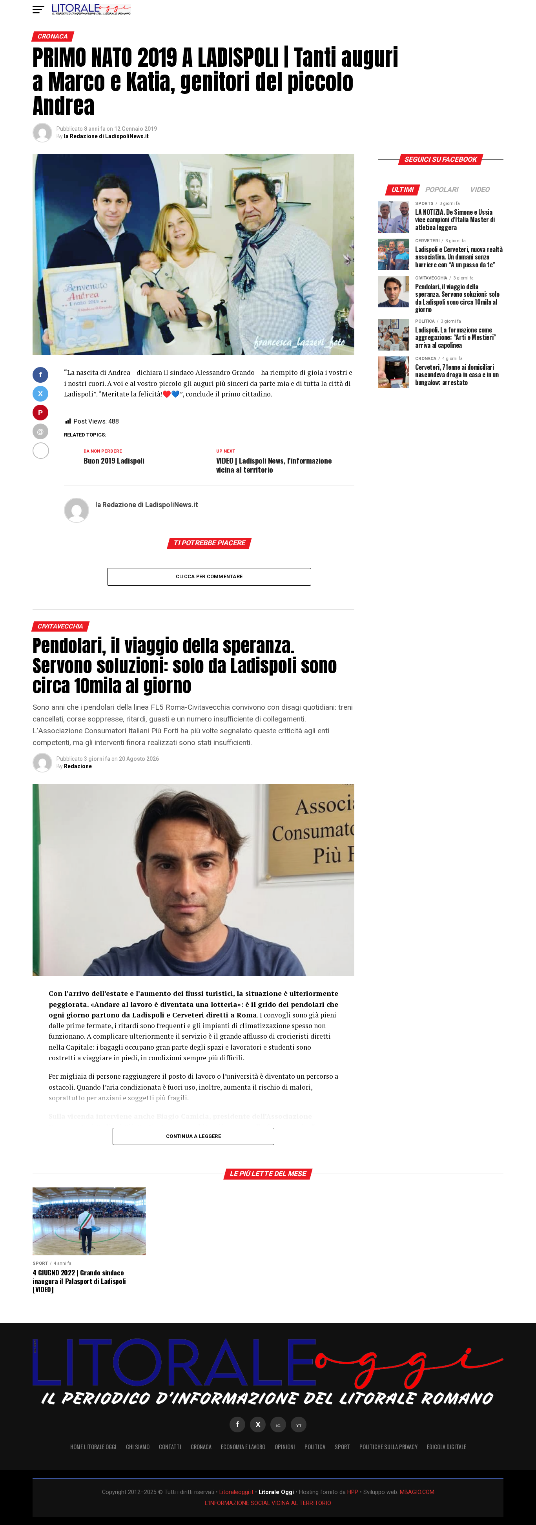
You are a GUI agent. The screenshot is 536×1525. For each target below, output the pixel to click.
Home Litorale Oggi (93, 1447)
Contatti (170, 1447)
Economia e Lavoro (243, 1447)
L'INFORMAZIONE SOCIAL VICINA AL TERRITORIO (268, 1503)
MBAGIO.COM (417, 1492)
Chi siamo (137, 1447)
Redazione (78, 766)
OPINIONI (285, 1447)
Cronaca (201, 1447)
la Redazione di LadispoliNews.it (106, 136)
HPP (352, 1492)
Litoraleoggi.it (236, 1492)
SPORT (342, 1447)
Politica (314, 1447)
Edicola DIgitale (446, 1447)
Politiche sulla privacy (388, 1447)
